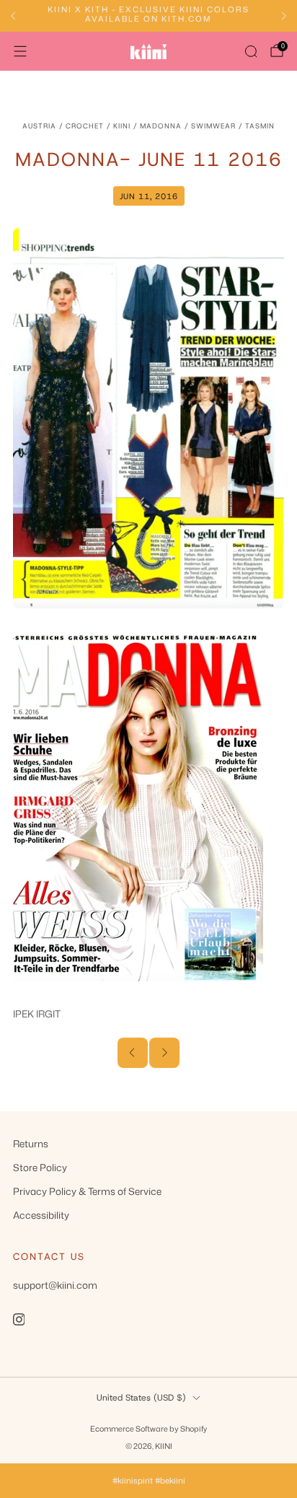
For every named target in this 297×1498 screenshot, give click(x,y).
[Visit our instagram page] (18, 1319)
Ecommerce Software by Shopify (148, 1428)
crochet (85, 126)
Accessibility (41, 1215)
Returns (30, 1143)
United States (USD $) (141, 1397)
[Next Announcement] (284, 16)
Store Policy (40, 1167)
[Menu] (20, 51)
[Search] (251, 51)
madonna (161, 126)
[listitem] (148, 16)
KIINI (121, 126)
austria (39, 126)
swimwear (213, 126)
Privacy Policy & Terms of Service (87, 1191)
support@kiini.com (55, 1285)
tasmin (260, 126)
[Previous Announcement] (13, 16)
